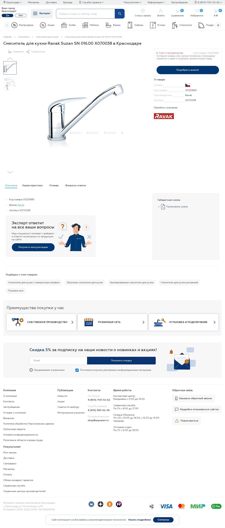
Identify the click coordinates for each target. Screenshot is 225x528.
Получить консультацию (33, 247)
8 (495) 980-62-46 (99, 410)
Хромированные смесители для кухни (132, 282)
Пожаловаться (189, 421)
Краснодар (12, 2)
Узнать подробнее (139, 520)
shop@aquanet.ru (98, 420)
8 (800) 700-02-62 (209, 2)
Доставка (8, 458)
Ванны (116, 25)
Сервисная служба (14, 486)
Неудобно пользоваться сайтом (199, 409)
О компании (10, 396)
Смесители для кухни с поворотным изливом (34, 282)
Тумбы (72, 25)
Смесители (185, 25)
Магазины (8, 469)
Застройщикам (11, 407)
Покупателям (131, 2)
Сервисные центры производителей (24, 491)
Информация (155, 2)
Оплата (7, 474)
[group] (10, 186)
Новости (62, 396)
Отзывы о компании (14, 413)
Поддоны (211, 25)
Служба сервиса (91, 2)
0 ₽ (217, 13)
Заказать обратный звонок (195, 398)
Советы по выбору (68, 407)
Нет (21, 15)
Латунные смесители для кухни (85, 282)
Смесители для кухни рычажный (179, 282)
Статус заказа (143, 16)
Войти (160, 16)
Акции (50, 25)
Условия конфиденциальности (20, 435)
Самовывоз (9, 463)
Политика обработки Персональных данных (28, 424)
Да (7, 15)
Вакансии (8, 418)
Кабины (139, 25)
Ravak (188, 95)
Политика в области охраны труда (23, 440)
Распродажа (26, 25)
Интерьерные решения (70, 413)
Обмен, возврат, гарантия (18, 480)
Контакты (8, 401)
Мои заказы (9, 452)
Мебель (94, 25)
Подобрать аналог (187, 70)
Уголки (161, 25)
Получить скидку (121, 360)
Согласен (163, 520)
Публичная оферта (14, 429)
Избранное (197, 13)
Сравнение (177, 13)
